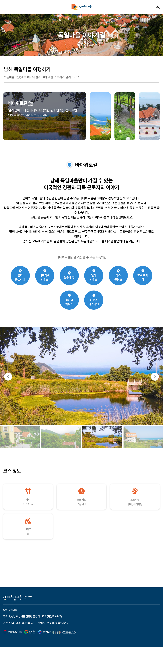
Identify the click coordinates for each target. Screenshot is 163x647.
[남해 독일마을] (81, 7)
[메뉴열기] (6, 7)
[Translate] (158, 7)
